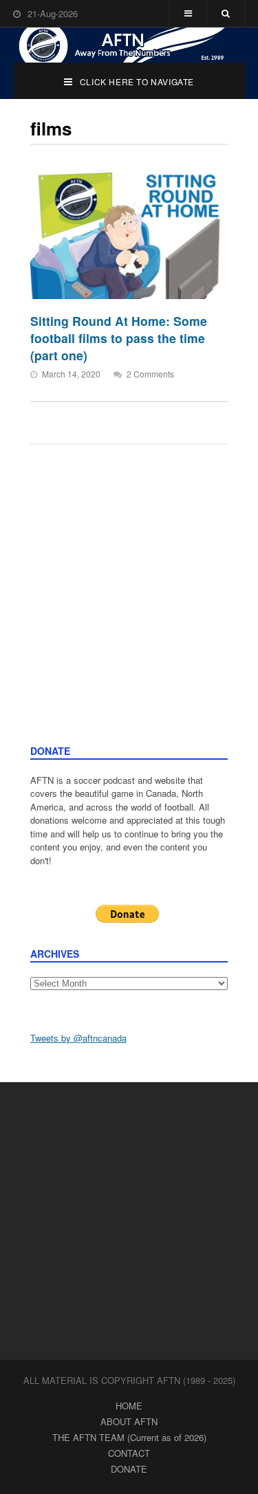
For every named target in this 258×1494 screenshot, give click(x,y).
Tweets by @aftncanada (78, 1037)
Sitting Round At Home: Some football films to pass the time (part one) (118, 337)
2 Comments (150, 374)
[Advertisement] (129, 608)
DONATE (129, 1468)
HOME (129, 1405)
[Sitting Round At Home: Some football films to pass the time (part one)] (126, 236)
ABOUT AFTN (129, 1421)
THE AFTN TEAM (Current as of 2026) (129, 1437)
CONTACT (129, 1453)
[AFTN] (129, 45)
